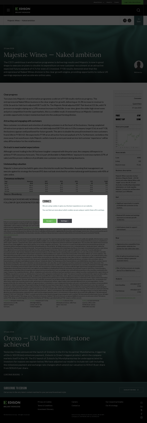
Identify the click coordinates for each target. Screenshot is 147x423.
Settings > (64, 221)
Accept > (49, 221)
